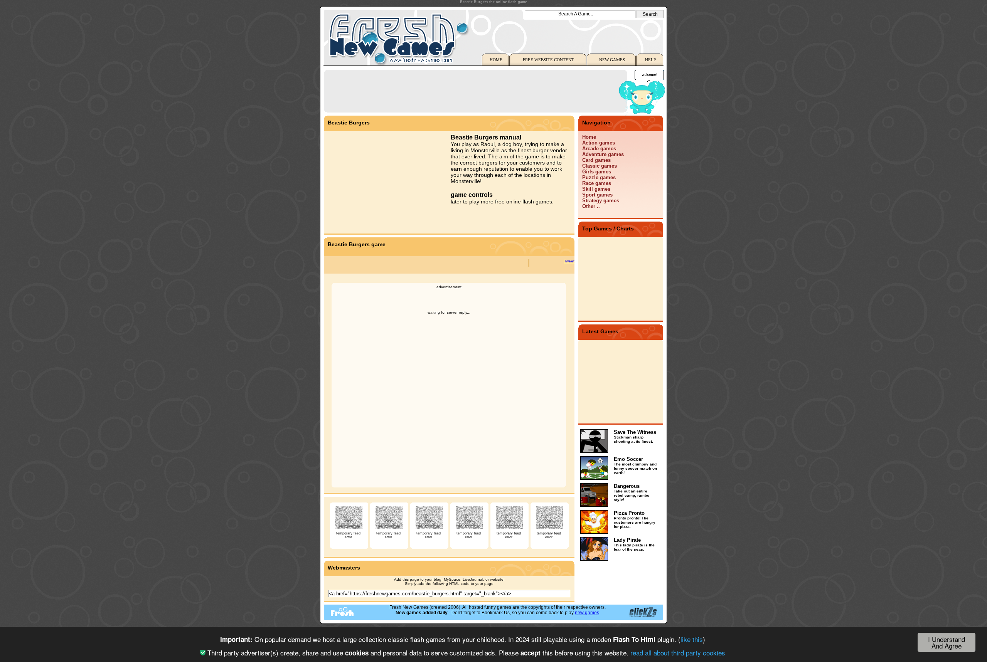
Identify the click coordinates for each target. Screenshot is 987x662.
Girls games (596, 172)
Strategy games (600, 200)
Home (589, 137)
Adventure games (603, 154)
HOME (496, 59)
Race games (596, 183)
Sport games (597, 195)
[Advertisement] (468, 90)
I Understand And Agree (946, 642)
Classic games (599, 166)
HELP (650, 59)
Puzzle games (599, 177)
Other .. (591, 206)
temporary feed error (348, 535)
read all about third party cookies (677, 652)
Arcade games (599, 148)
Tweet (569, 261)
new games (587, 612)
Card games (596, 160)
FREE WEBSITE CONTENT (548, 59)
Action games (598, 143)
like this (691, 639)
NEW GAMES (612, 59)
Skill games (596, 189)
